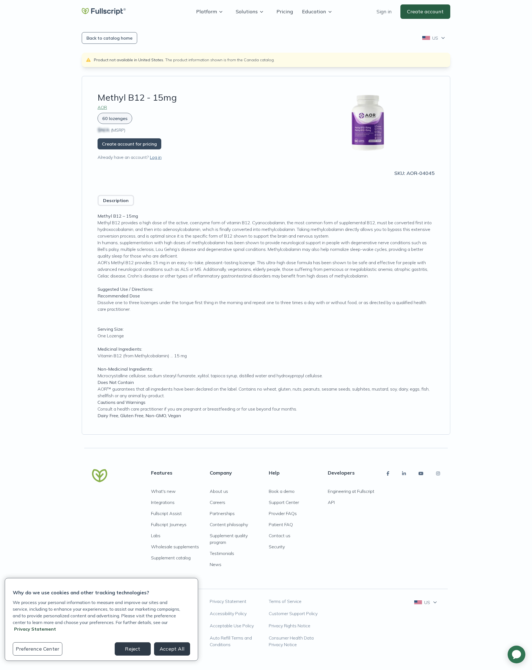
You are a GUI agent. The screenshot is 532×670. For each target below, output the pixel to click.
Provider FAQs (283, 513)
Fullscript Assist (166, 513)
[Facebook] (388, 473)
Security (277, 546)
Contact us (279, 535)
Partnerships (222, 513)
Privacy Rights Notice (289, 625)
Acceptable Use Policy (232, 625)
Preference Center (37, 649)
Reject (132, 649)
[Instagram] (438, 473)
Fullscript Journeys (168, 524)
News (215, 564)
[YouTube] (420, 473)
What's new (163, 491)
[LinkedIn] (404, 473)
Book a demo (282, 491)
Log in (156, 157)
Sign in (384, 11)
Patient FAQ (281, 524)
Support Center (284, 502)
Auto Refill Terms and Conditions (231, 641)
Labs (155, 535)
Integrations (163, 502)
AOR (102, 107)
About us (219, 491)
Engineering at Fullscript (351, 491)
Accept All (172, 649)
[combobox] (434, 38)
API (331, 502)
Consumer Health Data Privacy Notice (291, 641)
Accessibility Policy (228, 613)
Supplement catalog (171, 558)
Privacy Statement (228, 601)
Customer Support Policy (293, 613)
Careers (217, 502)
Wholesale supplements (175, 546)
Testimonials (222, 553)
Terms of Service (285, 601)
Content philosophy (229, 524)
